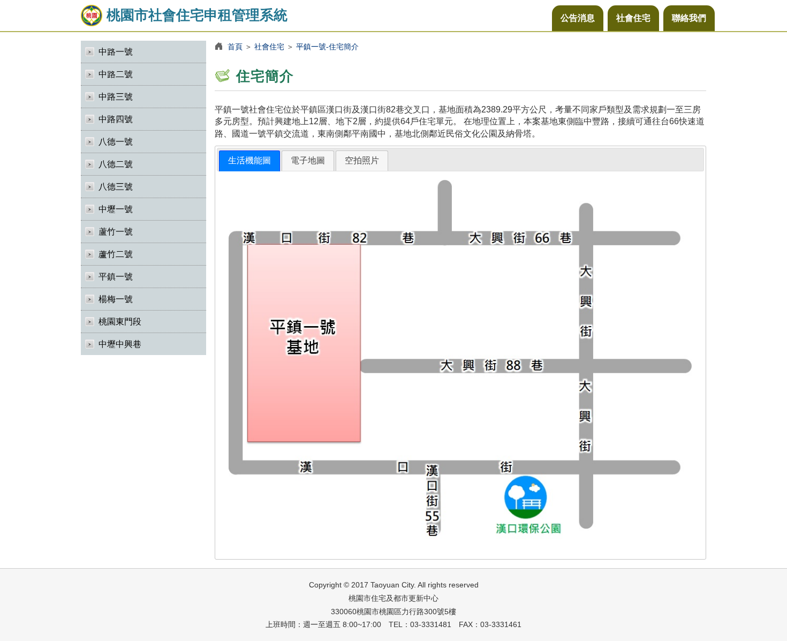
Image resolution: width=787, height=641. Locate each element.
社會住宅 (633, 17)
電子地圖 (308, 160)
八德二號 (116, 164)
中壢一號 (116, 209)
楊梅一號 (116, 299)
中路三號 (116, 96)
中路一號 (116, 51)
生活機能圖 (249, 160)
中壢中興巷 (120, 344)
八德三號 (116, 186)
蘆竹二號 (116, 254)
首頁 (235, 46)
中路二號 (116, 74)
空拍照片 (362, 160)
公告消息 (578, 17)
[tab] (249, 160)
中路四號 (116, 119)
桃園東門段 (120, 321)
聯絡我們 (689, 17)
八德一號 (116, 141)
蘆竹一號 (116, 231)
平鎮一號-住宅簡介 (327, 46)
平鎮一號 (116, 276)
